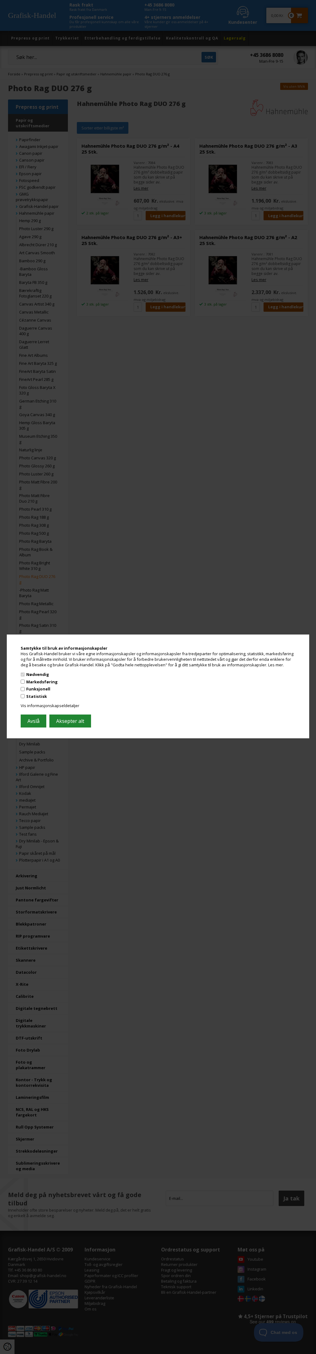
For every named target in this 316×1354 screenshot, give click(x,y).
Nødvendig (37, 674)
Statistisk (36, 696)
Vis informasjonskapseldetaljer (50, 705)
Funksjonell (38, 689)
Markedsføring (42, 682)
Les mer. (276, 664)
